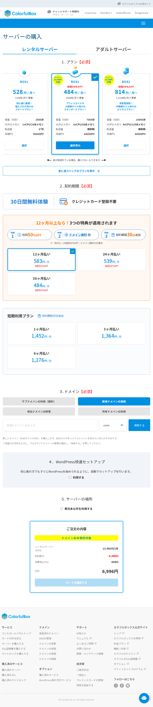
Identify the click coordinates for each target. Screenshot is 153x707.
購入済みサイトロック (14, 680)
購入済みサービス (49, 675)
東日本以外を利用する (79, 509)
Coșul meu (90, 13)
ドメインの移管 (47, 653)
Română (105, 13)
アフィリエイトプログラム (128, 669)
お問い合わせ (83, 648)
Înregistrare (141, 13)
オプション (120, 664)
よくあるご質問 (84, 643)
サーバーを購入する (13, 643)
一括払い (81, 675)
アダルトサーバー (113, 49)
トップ (117, 633)
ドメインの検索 (47, 659)
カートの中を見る (11, 638)
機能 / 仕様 (120, 648)
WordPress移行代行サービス (55, 680)
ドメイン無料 (71, 235)
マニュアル (82, 638)
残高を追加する (84, 685)
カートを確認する (76, 582)
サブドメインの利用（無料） (39, 401)
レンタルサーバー (40, 49)
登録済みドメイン (49, 633)
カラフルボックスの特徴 (127, 638)
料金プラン (120, 643)
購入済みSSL (9, 675)
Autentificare (123, 13)
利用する (78, 477)
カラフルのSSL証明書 (126, 659)
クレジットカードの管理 (89, 680)
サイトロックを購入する (15, 653)
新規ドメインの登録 (114, 401)
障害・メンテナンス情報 (89, 653)
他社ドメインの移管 (39, 411)
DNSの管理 (45, 638)
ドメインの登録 (47, 648)
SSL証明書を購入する (14, 648)
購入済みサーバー (11, 670)
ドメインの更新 (47, 643)
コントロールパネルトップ (16, 633)
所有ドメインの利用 (114, 411)
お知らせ (81, 633)
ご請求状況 (82, 670)
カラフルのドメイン (125, 653)
